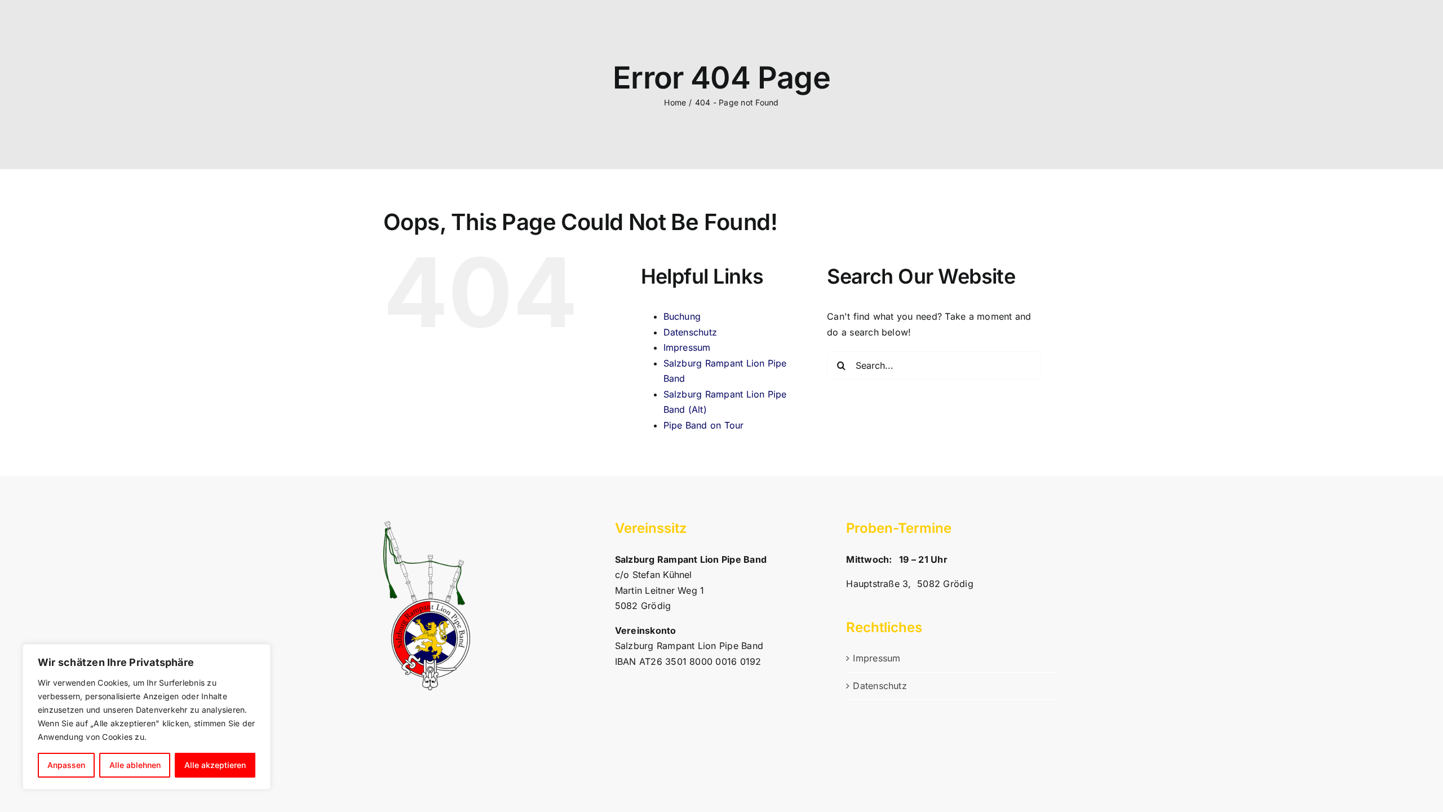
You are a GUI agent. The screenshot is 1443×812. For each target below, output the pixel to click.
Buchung (682, 316)
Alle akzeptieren (215, 765)
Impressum (687, 347)
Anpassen (66, 765)
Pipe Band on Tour (703, 425)
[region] (147, 716)
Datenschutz (690, 332)
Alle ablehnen (135, 765)
